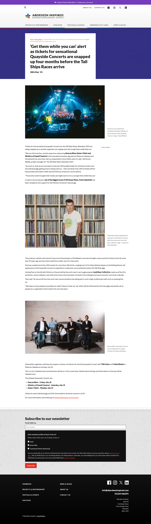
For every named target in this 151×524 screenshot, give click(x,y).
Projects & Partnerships (36, 25)
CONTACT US (65, 495)
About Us (87, 7)
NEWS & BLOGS (66, 484)
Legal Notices (41, 516)
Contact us (99, 7)
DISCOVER (26, 500)
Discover (58, 25)
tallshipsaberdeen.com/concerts (66, 397)
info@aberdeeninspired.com (115, 490)
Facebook (108, 7)
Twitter (120, 7)
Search (25, 7)
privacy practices (69, 458)
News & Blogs (120, 25)
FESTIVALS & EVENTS (30, 495)
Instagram (114, 7)
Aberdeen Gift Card (99, 25)
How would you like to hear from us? (42, 434)
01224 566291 (122, 493)
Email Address (30, 423)
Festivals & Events (75, 25)
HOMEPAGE (26, 484)
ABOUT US (64, 489)
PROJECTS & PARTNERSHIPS (33, 489)
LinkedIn (125, 7)
